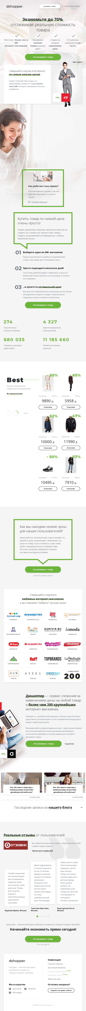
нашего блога (60, 807)
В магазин (48, 407)
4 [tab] (46, 916)
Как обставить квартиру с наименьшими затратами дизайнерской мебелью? (21, 789)
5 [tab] (49, 916)
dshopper (14, 6)
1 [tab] (37, 916)
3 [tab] (43, 916)
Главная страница (55, 964)
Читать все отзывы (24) (42, 851)
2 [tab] (40, 916)
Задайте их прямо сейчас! (61, 990)
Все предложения (15, 393)
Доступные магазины (56, 967)
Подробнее (69, 744)
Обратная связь (54, 979)
